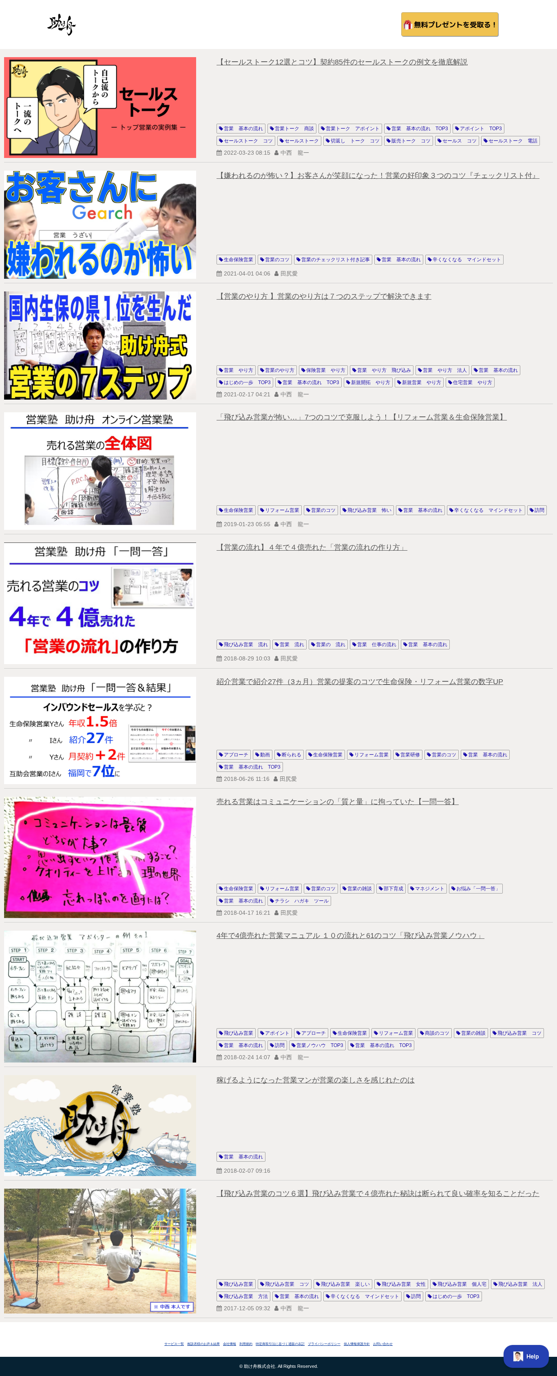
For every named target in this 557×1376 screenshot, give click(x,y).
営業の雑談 (359, 888)
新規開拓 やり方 (370, 382)
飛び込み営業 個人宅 (462, 1284)
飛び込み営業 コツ (519, 1033)
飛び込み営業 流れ (246, 644)
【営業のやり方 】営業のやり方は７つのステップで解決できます (324, 296)
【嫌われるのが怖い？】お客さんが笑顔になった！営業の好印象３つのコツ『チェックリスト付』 (378, 175)
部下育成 (393, 888)
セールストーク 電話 (512, 141)
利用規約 (245, 1344)
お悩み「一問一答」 (478, 888)
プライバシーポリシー (324, 1344)
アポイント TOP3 (481, 128)
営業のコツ (277, 259)
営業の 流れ (330, 644)
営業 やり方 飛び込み (384, 370)
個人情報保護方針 (357, 1344)
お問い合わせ (383, 1344)
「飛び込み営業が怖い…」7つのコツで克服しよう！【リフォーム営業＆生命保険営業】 (362, 417)
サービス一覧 (174, 1344)
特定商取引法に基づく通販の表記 (280, 1344)
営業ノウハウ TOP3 (319, 1045)
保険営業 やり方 (325, 370)
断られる (291, 755)
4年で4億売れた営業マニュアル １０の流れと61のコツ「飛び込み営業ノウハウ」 (350, 935)
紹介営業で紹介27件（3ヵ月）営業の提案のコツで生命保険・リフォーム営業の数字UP (360, 682)
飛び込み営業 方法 (246, 1296)
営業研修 (410, 755)
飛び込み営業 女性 (404, 1284)
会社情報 (229, 1344)
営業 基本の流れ (243, 128)
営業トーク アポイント (353, 128)
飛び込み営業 (238, 1033)
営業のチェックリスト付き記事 (335, 259)
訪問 (539, 510)
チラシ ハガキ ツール (302, 901)
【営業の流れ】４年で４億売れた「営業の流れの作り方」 (312, 547)
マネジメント (429, 888)
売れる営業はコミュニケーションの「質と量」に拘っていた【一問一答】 (338, 802)
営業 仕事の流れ (376, 644)
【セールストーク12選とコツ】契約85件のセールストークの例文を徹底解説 (342, 62)
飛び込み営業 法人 (520, 1284)
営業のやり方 (279, 370)
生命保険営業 (238, 259)
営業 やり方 (238, 370)
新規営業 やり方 (421, 382)
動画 (265, 755)
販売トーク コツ (411, 141)
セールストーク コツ (248, 141)
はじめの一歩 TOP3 (247, 382)
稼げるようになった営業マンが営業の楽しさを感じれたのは (316, 1080)
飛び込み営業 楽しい (345, 1284)
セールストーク (302, 141)
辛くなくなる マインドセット (467, 259)
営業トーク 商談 (294, 128)
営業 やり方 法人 (445, 370)
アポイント (277, 1033)
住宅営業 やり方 (472, 382)
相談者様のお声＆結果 (203, 1344)
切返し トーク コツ (355, 141)
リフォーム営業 (282, 510)
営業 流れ (292, 644)
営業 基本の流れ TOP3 (419, 128)
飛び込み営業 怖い (369, 510)
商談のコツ (437, 1033)
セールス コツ (459, 141)
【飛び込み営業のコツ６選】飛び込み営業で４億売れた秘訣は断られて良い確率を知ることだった (378, 1193)
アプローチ (236, 755)
